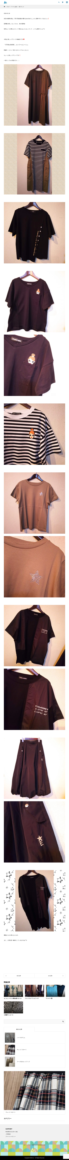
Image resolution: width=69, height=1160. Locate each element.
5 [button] (37, 1108)
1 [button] (31, 1108)
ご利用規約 (8, 1134)
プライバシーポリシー (11, 1136)
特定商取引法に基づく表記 (12, 1131)
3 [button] (34, 1108)
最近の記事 (19, 1029)
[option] (34, 1092)
